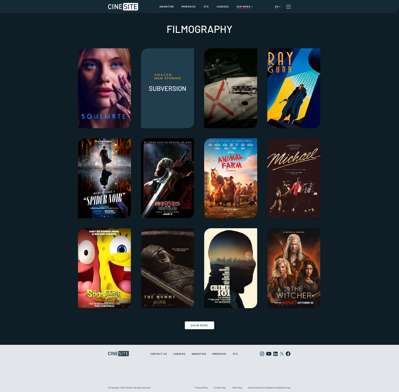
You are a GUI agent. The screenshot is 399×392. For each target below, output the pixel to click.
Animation (166, 6)
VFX (206, 6)
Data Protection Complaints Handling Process (269, 387)
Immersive (189, 6)
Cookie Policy (220, 387)
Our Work (243, 6)
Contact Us (158, 353)
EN (276, 6)
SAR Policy (237, 387)
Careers (223, 6)
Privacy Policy (201, 387)
